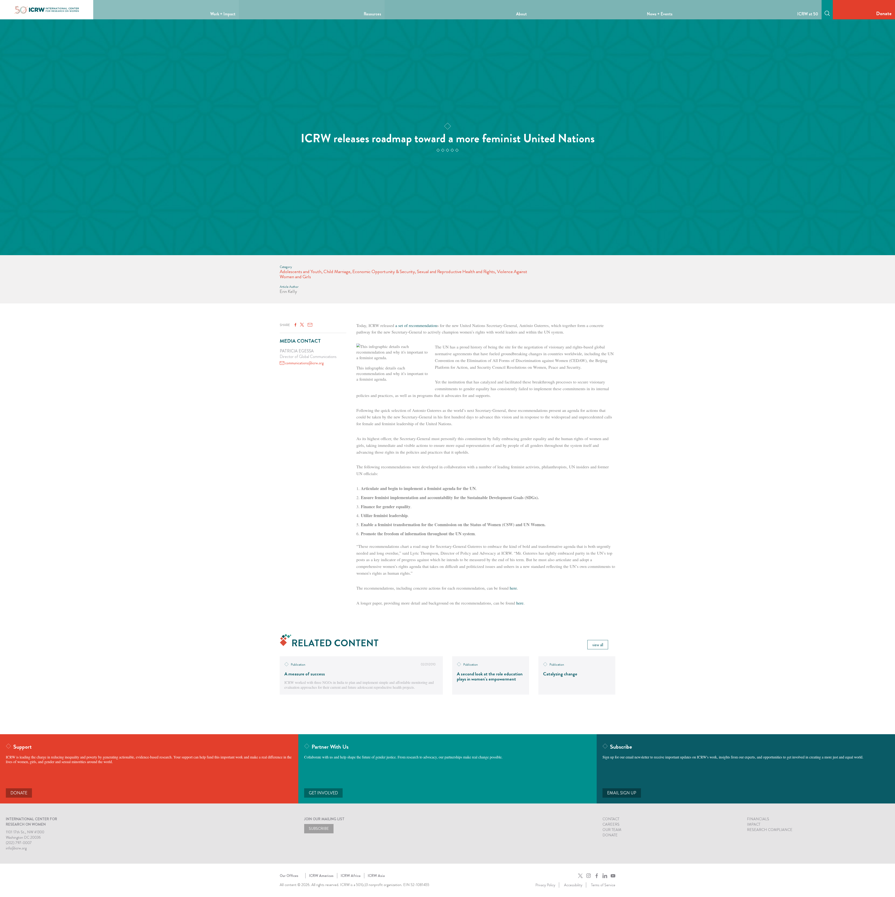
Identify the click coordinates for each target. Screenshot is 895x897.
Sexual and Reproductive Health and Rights (456, 271)
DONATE (18, 793)
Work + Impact (222, 14)
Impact (753, 824)
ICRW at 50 (807, 14)
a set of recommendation (416, 325)
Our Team (611, 829)
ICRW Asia (376, 875)
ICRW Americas (321, 875)
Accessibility (573, 885)
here (513, 588)
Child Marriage (337, 271)
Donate (884, 13)
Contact (610, 819)
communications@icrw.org (304, 363)
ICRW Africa (351, 875)
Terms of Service (603, 885)
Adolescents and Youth (300, 271)
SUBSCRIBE (319, 828)
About (521, 14)
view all (597, 645)
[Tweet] (302, 325)
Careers (611, 824)
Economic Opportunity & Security (383, 271)
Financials (758, 819)
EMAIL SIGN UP (621, 793)
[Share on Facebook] (295, 325)
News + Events (659, 14)
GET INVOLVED (323, 793)
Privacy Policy (545, 885)
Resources (372, 14)
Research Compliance (769, 829)
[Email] (310, 325)
